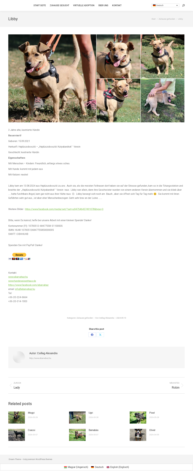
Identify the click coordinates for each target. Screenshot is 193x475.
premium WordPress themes (39, 459)
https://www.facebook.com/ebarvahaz (28, 285)
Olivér (152, 430)
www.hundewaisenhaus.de (22, 281)
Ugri (91, 412)
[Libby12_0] (118, 56)
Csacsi (31, 430)
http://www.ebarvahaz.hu (40, 358)
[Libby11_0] (52, 78)
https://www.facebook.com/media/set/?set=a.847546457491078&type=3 (64, 209)
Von (104, 318)
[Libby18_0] (163, 56)
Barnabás (93, 430)
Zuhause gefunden (84, 318)
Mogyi (31, 412)
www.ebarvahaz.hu (18, 276)
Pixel (152, 412)
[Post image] (16, 417)
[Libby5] (163, 101)
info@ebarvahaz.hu (25, 289)
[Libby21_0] (118, 101)
